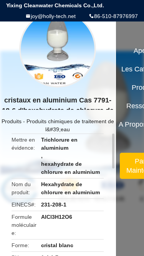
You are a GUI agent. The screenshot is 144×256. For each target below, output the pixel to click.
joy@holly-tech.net (53, 16)
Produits (12, 121)
